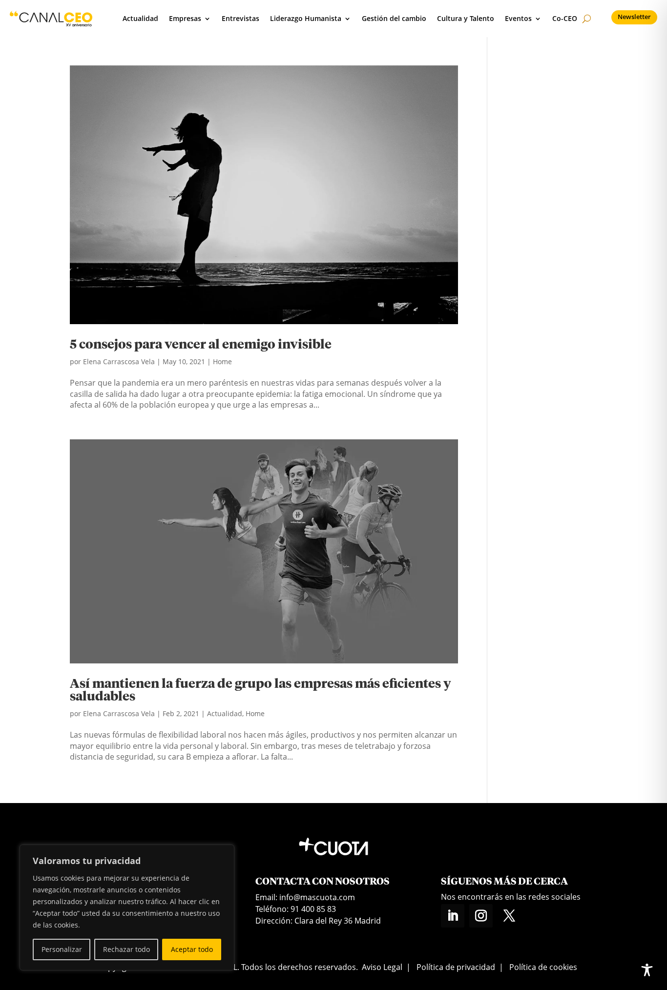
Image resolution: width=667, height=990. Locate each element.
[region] (127, 907)
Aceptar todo (192, 949)
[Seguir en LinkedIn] (452, 916)
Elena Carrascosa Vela (119, 361)
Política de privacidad (456, 967)
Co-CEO (564, 18)
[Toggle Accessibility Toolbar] (647, 970)
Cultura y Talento (465, 18)
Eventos (518, 18)
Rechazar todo (126, 949)
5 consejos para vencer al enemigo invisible (201, 345)
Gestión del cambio (394, 18)
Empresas (185, 18)
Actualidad (140, 18)
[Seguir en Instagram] (481, 916)
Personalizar (62, 949)
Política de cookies (543, 967)
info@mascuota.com (317, 897)
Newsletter (634, 16)
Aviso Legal (382, 967)
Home (222, 361)
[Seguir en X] (509, 916)
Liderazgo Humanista (305, 18)
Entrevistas (240, 18)
